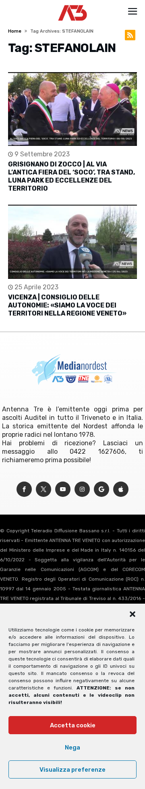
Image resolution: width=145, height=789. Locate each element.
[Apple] (120, 489)
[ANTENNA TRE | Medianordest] (72, 4)
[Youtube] (62, 489)
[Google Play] (101, 489)
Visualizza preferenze (72, 769)
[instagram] (82, 489)
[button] (132, 614)
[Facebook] (24, 489)
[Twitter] (43, 489)
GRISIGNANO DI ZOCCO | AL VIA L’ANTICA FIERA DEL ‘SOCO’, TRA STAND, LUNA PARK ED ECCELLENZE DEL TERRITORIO (71, 176)
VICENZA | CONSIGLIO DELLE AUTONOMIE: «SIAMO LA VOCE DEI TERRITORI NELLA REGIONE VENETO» (67, 305)
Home (14, 31)
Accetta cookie (72, 725)
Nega (72, 747)
